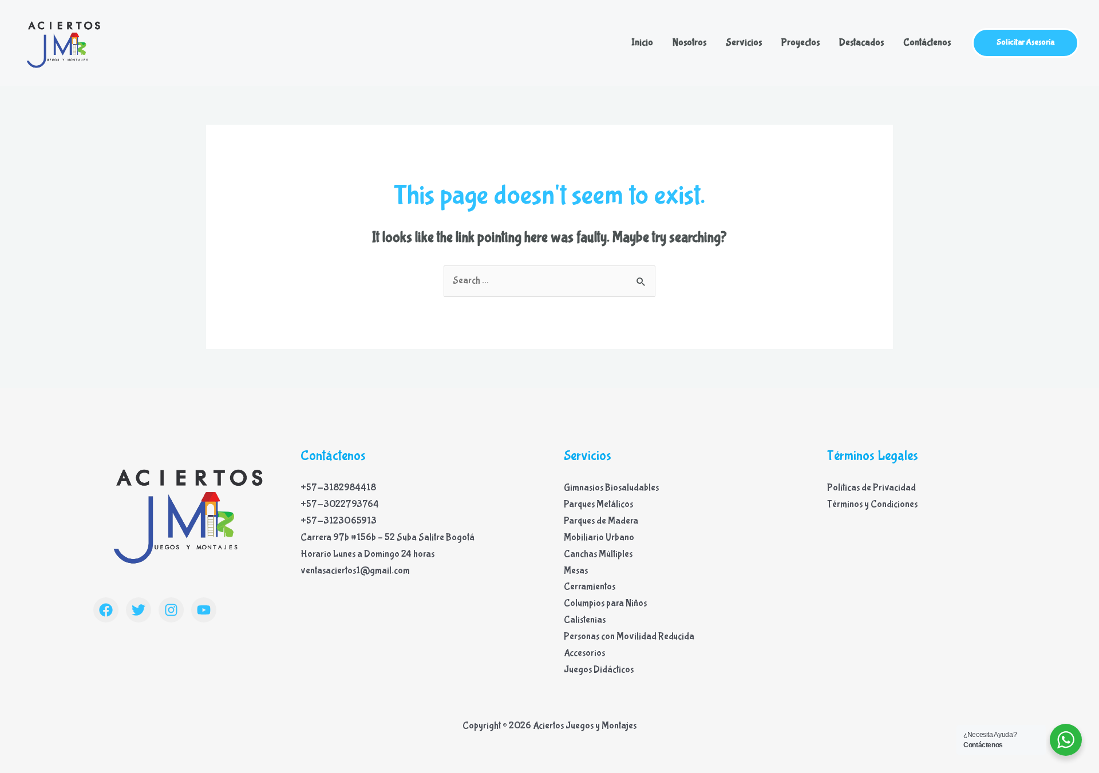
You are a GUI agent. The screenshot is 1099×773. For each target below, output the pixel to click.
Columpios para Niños (605, 603)
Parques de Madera (601, 521)
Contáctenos (927, 42)
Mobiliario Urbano (599, 537)
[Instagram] (171, 610)
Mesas (576, 570)
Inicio (642, 42)
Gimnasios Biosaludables (611, 487)
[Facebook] (105, 610)
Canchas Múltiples (598, 554)
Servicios (744, 42)
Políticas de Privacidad (871, 487)
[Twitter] (138, 610)
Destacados (861, 42)
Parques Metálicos (598, 504)
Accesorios (584, 653)
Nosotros (689, 42)
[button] (1025, 43)
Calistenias (585, 620)
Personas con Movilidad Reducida (629, 636)
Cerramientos (589, 586)
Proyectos (800, 42)
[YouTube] (203, 610)
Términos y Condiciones (872, 504)
